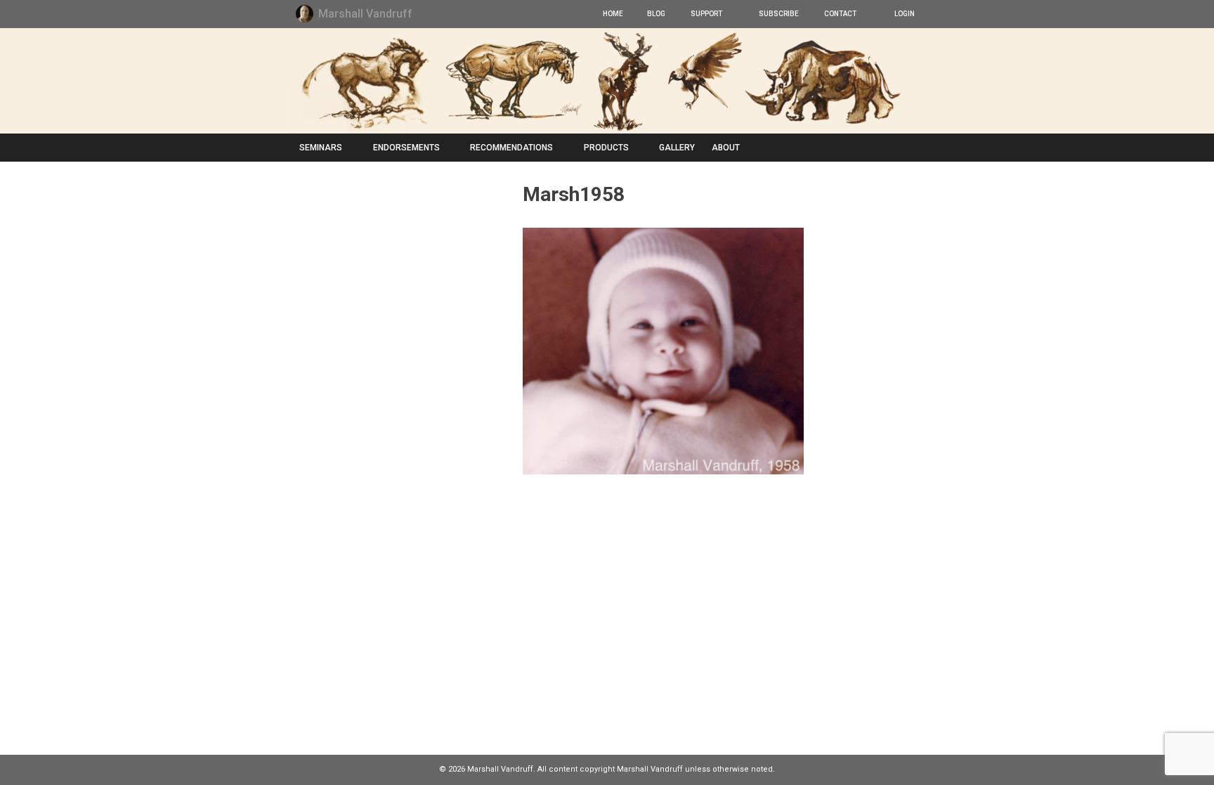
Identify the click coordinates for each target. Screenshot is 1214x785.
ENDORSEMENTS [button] (406, 148)
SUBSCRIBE (778, 14)
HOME (612, 14)
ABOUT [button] (726, 148)
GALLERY (677, 148)
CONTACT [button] (838, 14)
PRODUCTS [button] (606, 148)
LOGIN (903, 14)
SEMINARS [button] (320, 148)
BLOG (655, 14)
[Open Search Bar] (909, 148)
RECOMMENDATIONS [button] (511, 148)
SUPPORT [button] (705, 14)
